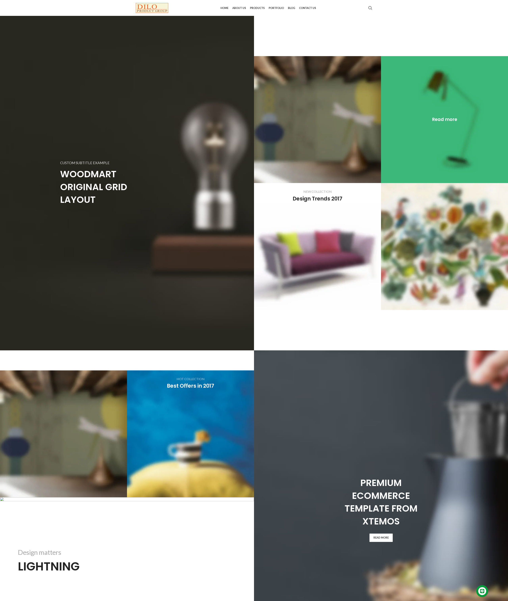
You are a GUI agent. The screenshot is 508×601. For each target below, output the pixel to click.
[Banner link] (444, 119)
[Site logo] (152, 7)
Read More (381, 537)
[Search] (370, 8)
